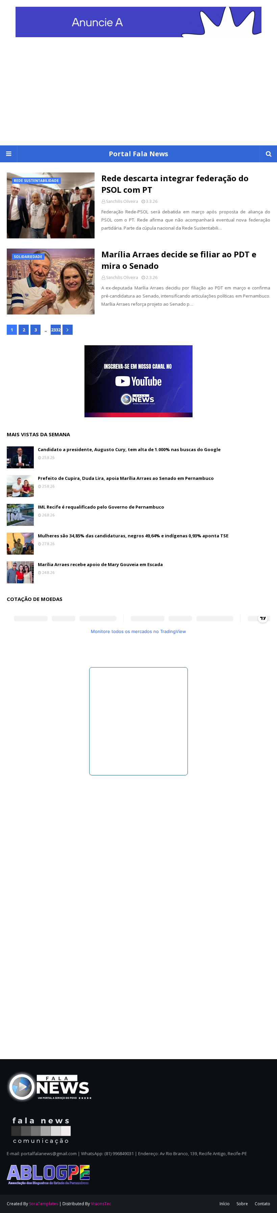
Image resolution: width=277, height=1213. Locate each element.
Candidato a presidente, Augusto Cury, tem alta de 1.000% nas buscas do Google (129, 449)
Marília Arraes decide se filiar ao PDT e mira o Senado (178, 260)
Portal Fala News (138, 153)
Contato (262, 1204)
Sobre (242, 1204)
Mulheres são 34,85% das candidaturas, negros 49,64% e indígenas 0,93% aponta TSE (133, 536)
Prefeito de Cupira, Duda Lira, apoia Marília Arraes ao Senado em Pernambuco (126, 478)
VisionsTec (101, 1204)
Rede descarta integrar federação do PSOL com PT (175, 183)
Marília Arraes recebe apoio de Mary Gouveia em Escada (100, 564)
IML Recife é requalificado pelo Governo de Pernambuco (101, 507)
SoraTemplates (43, 1204)
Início (225, 1204)
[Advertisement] (138, 94)
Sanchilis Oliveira (122, 201)
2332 (55, 330)
